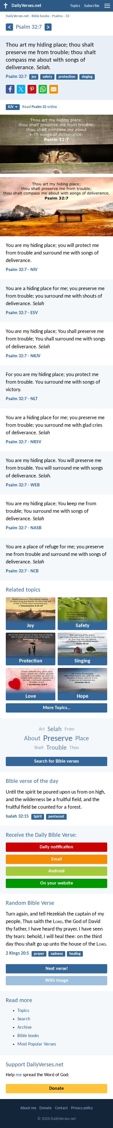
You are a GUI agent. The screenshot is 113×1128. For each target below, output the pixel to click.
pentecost (56, 816)
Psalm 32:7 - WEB (23, 485)
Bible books (40, 16)
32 (67, 16)
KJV (11, 107)
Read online (39, 107)
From (69, 729)
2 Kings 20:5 (17, 953)
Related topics (23, 590)
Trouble (56, 748)
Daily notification (56, 847)
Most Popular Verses (36, 1044)
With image (56, 980)
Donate (56, 1088)
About (32, 738)
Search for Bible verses (56, 761)
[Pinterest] (33, 91)
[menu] (107, 8)
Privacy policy (82, 1108)
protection (67, 77)
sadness (57, 954)
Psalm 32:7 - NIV (21, 270)
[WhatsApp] (44, 89)
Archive (24, 1027)
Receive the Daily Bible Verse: (41, 835)
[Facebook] (11, 91)
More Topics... (56, 708)
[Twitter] (22, 91)
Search (23, 1019)
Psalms (57, 16)
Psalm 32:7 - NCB (22, 571)
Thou (74, 748)
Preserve (57, 739)
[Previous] (9, 27)
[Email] (54, 91)
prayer (39, 954)
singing (87, 77)
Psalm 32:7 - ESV (22, 313)
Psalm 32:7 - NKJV (23, 356)
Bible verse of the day (32, 781)
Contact (61, 1108)
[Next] (48, 27)
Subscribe (91, 6)
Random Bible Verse (30, 903)
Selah (55, 729)
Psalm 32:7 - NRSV (23, 442)
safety (47, 77)
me (19, 1075)
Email (56, 859)
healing (75, 954)
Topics (75, 6)
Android (56, 871)
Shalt (38, 748)
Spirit (38, 816)
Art (42, 729)
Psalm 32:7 (16, 76)
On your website (56, 883)
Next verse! (56, 968)
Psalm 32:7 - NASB (23, 528)
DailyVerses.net (17, 16)
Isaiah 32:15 (17, 816)
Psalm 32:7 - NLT (22, 399)
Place (82, 738)
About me (28, 1108)
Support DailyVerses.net (34, 1065)
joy (34, 77)
